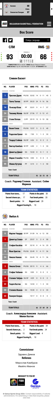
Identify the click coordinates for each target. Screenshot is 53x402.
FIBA (17, 384)
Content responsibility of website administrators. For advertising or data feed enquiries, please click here (27, 396)
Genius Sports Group (35, 384)
